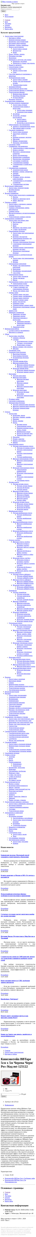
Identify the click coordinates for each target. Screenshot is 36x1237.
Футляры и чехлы (15, 780)
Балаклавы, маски (19, 415)
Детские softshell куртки (25, 578)
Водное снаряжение (11, 193)
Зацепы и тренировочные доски (24, 126)
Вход (6, 15)
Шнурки (16, 348)
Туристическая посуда (12, 782)
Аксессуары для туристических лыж (21, 719)
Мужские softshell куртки (25, 589)
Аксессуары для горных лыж (19, 220)
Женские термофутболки (25, 608)
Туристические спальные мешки (20, 749)
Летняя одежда (14, 482)
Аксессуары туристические (14, 36)
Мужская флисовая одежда (22, 668)
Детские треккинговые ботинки (24, 404)
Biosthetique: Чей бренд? (9, 999)
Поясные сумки (14, 773)
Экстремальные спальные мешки (20, 751)
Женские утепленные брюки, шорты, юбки (24, 633)
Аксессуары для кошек (24, 110)
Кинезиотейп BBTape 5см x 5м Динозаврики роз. (15, 1181)
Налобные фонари (19, 96)
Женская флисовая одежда (22, 664)
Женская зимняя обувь (20, 363)
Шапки (15, 442)
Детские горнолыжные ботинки (24, 242)
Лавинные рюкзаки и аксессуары (20, 319)
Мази (14, 226)
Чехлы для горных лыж (21, 291)
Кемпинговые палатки (16, 684)
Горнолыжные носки (24, 426)
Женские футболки (23, 497)
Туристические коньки (16, 728)
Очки (14, 72)
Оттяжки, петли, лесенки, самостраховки (21, 178)
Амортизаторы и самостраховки (24, 148)
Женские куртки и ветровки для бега (23, 544)
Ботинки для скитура (20, 236)
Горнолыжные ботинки (17, 231)
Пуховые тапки (14, 399)
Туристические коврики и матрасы (17, 802)
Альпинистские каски (20, 170)
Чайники (12, 798)
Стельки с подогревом (24, 343)
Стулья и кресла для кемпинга (19, 330)
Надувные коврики (15, 805)
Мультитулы (17, 50)
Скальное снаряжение (16, 130)
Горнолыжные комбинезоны (22, 470)
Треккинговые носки (24, 435)
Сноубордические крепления (19, 737)
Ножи (15, 52)
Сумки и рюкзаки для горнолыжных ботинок (21, 288)
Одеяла (11, 748)
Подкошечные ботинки (21, 357)
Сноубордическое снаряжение (15, 731)
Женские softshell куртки (25, 583)
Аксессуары (13, 413)
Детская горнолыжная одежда (23, 446)
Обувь (7, 334)
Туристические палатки (17, 688)
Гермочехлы (17, 766)
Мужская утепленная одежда (22, 643)
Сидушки (12, 809)
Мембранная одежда (16, 511)
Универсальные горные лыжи (23, 305)
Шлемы (15, 262)
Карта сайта (9, 29)
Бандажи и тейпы (15, 38)
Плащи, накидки (18, 439)
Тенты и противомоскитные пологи (21, 686)
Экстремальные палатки (17, 690)
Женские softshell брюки (25, 581)
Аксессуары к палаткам (17, 679)
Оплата (7, 25)
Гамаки (11, 683)
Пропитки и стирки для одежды (24, 63)
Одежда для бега (14, 540)
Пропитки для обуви (20, 61)
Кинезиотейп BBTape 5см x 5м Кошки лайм (20, 1178)
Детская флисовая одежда (21, 659)
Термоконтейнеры (15, 87)
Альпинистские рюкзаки (17, 697)
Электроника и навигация (14, 813)
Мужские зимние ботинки (26, 370)
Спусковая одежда (23, 480)
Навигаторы (13, 829)
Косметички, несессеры (17, 767)
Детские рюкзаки (15, 706)
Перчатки (16, 437)
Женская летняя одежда (21, 491)
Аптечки (12, 757)
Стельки (15, 339)
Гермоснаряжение (15, 762)
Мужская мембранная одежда (23, 531)
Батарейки (16, 823)
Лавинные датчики (19, 314)
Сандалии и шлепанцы (16, 401)
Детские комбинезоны (24, 457)
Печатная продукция (12, 692)
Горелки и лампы (11, 202)
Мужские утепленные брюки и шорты (24, 645)
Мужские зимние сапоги (25, 372)
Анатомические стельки (25, 341)
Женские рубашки (23, 495)
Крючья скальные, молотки (22, 137)
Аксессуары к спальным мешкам (20, 744)
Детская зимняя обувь (20, 361)
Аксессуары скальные (20, 132)
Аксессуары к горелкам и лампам (20, 204)
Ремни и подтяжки (19, 441)
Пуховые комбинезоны (24, 655)
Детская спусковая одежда (26, 448)
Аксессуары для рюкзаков (17, 695)
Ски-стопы (16, 273)
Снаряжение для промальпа (18, 146)
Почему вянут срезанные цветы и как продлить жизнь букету (14, 1016)
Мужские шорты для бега (25, 571)
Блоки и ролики (18, 150)
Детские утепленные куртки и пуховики (24, 627)
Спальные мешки (11, 742)
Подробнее (4, 870)
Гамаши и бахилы (19, 338)
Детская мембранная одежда (22, 513)
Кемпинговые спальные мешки (19, 746)
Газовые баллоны (15, 206)
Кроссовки (12, 374)
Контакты (8, 27)
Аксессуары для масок (20, 276)
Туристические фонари (17, 92)
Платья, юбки (21, 500)
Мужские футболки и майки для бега (24, 568)
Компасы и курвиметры (17, 827)
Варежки (16, 419)
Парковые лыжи (18, 303)
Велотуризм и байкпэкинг (14, 186)
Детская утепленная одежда (22, 625)
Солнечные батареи (19, 825)
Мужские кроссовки (20, 390)
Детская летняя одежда (20, 484)
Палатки (8, 677)
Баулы (11, 758)
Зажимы (15, 173)
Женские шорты (22, 498)
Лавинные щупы (18, 327)
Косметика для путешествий (18, 41)
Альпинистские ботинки (17, 352)
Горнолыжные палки (20, 283)
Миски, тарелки (14, 787)
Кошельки (12, 769)
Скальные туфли (14, 144)
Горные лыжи (13, 292)
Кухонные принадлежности (18, 785)
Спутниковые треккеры (17, 838)
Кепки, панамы (18, 421)
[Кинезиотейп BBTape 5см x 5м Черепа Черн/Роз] (11, 1085)
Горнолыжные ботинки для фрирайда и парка (22, 239)
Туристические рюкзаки (17, 713)
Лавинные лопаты (19, 316)
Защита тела (13, 311)
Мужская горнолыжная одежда (23, 468)
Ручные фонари (18, 97)
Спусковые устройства (20, 161)
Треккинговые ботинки (17, 403)
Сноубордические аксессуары (19, 733)
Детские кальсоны (23, 594)
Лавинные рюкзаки (23, 321)
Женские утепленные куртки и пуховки (24, 640)
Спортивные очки (15, 69)
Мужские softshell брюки (25, 587)
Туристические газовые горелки (20, 217)
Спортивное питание (12, 753)
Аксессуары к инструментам (22, 120)
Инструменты (17, 222)
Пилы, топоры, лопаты (16, 54)
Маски (15, 280)
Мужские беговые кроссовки (23, 393)
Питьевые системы (15, 56)
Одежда (7, 412)
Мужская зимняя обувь (20, 368)
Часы (14, 836)
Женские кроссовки (19, 377)
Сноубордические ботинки (18, 735)
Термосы (12, 794)
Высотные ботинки (19, 354)
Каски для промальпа (20, 155)
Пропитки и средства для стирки (20, 59)
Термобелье (13, 590)
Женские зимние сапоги (25, 366)
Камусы (15, 224)
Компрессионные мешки (17, 40)
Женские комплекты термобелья (24, 606)
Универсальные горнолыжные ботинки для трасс (23, 248)
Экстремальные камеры (17, 840)
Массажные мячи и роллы (22, 128)
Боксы (11, 760)
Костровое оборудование (17, 43)
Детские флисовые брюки (25, 661)
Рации (11, 831)
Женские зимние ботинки (25, 365)
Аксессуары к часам (19, 834)
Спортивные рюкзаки (16, 711)
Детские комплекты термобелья (23, 597)
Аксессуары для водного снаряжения (21, 195)
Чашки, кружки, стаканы (17, 800)
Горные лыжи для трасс (21, 294)
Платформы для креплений (22, 271)
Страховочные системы (21, 184)
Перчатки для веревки (20, 143)
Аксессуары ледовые (20, 105)
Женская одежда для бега (21, 542)
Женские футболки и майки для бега (24, 551)
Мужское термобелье (20, 612)
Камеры (15, 843)
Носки (15, 422)
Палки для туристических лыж (19, 724)
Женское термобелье (20, 601)
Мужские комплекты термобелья (24, 616)
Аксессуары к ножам (20, 49)
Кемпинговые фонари (20, 94)
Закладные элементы (20, 134)
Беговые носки (22, 424)
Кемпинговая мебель (12, 329)
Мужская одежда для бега (21, 558)
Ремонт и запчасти (15, 65)
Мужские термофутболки (25, 619)
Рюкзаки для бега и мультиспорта (20, 708)
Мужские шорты (22, 509)
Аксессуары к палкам (20, 79)
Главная (7, 20)
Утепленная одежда (15, 623)
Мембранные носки (23, 431)
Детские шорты (22, 489)
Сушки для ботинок (19, 229)
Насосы (15, 197)
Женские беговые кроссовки (23, 380)
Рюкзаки (8, 693)
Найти (3, 11)
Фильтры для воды (15, 99)
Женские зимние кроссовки (22, 384)
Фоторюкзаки (13, 715)
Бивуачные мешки (15, 681)
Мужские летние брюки (25, 504)
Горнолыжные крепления (17, 264)
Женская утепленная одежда (22, 630)
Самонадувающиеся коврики (19, 807)
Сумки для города (15, 775)
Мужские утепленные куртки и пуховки (24, 653)
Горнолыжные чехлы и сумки (19, 285)
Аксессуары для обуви (16, 336)
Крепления (16, 269)
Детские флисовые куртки (26, 663)
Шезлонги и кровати (16, 332)
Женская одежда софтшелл (22, 580)
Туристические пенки (16, 811)
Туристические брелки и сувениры (21, 90)
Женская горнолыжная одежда (23, 459)
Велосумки (12, 191)
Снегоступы (13, 726)
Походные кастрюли (16, 791)
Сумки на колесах (15, 776)
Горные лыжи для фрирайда (22, 296)
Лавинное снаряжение (16, 312)
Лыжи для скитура (19, 301)
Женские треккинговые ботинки (24, 406)
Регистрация (9, 16)
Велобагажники (14, 190)
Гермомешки (17, 764)
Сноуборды (13, 738)
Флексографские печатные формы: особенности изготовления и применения (15, 895)
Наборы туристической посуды (19, 789)
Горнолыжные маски (16, 274)
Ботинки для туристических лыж (20, 720)
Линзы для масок (18, 278)
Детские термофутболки (25, 599)
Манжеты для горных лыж (22, 227)
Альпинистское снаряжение (14, 101)
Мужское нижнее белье (25, 621)
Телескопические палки (17, 78)
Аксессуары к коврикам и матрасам (21, 804)
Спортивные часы (15, 832)
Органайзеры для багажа (17, 771)
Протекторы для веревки (21, 159)
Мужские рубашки (23, 506)
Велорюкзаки (13, 699)
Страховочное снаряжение (18, 168)
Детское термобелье (19, 592)
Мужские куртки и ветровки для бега (23, 561)
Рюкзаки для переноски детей (19, 710)
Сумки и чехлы (10, 755)
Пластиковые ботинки (20, 356)
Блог (6, 22)
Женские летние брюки (25, 493)
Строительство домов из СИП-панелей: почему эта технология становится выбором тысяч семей (18, 958)
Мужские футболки (23, 507)
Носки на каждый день (24, 433)
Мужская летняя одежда (21, 502)
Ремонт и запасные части (21, 199)
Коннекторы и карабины (21, 157)
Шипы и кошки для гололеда (23, 347)
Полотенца (12, 58)
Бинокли (12, 814)
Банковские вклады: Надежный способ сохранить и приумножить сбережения (15, 856)
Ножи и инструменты (16, 47)
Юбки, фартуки (18, 200)
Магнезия (16, 139)
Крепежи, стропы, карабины (18, 45)
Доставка (8, 23)
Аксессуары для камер (20, 841)
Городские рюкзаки (15, 704)
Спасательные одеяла (16, 67)
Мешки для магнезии (20, 141)
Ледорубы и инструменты (26, 123)
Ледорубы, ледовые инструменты (19, 116)
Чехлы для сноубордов (16, 740)
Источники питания (16, 816)
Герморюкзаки (14, 701)
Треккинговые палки (20, 85)
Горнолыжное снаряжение (14, 218)
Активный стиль (14, 350)
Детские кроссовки (19, 376)
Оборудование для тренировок (19, 125)
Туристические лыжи (16, 729)
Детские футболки (23, 487)
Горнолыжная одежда (16, 444)
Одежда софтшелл (15, 572)
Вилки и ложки (14, 784)
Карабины (16, 175)
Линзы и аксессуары (20, 70)
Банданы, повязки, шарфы (22, 417)
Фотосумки (13, 778)
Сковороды (12, 793)
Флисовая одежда (15, 657)
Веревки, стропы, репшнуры (22, 171)
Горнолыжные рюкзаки (17, 702)
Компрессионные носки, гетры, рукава (25, 429)
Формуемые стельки (24, 345)
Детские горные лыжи (20, 300)
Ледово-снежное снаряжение (19, 103)
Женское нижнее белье (24, 610)
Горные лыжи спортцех (21, 298)
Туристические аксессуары (18, 88)
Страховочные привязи (21, 162)
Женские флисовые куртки (26, 666)
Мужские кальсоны (23, 614)
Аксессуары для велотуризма (19, 188)
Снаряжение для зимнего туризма (16, 717)
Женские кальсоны (23, 603)
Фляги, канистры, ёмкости (18, 796)
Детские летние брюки (24, 486)
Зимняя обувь (13, 359)
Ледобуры (16, 114)
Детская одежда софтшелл (22, 574)
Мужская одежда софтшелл (22, 585)
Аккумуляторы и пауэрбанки (23, 818)
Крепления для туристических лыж (21, 722)
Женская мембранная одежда (22, 522)
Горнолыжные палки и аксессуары (20, 282)
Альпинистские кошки (24, 112)
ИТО (14, 135)
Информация (9, 1105)
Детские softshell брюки (25, 576)
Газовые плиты (14, 211)
